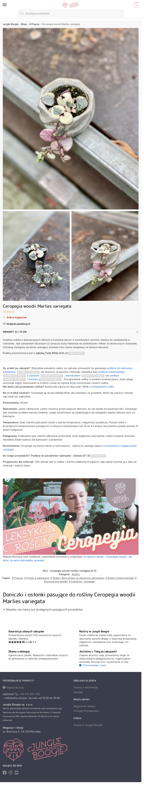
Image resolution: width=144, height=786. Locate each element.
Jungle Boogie (10, 24)
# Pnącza (34, 24)
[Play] (71, 516)
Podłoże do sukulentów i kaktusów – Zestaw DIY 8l (60, 455)
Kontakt (78, 692)
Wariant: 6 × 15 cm (15, 331)
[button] (136, 4)
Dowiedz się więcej (28, 372)
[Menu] (8, 5)
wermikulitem (73, 375)
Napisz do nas (15, 687)
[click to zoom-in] (71, 118)
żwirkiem (33, 379)
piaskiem (34, 375)
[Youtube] (16, 772)
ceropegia (89, 581)
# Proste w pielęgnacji (36, 578)
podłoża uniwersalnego (111, 371)
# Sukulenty (75, 581)
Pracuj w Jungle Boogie (88, 725)
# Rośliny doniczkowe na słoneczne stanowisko (77, 578)
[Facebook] (4, 772)
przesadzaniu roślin (102, 386)
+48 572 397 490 (29, 694)
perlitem (114, 375)
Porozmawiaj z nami (94, 665)
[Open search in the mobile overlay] (70, 13)
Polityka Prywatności (86, 711)
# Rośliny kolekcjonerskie (119, 578)
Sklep (24, 24)
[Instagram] (10, 772)
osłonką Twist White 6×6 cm (52, 352)
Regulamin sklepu (85, 706)
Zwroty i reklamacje (86, 687)
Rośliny (76, 574)
